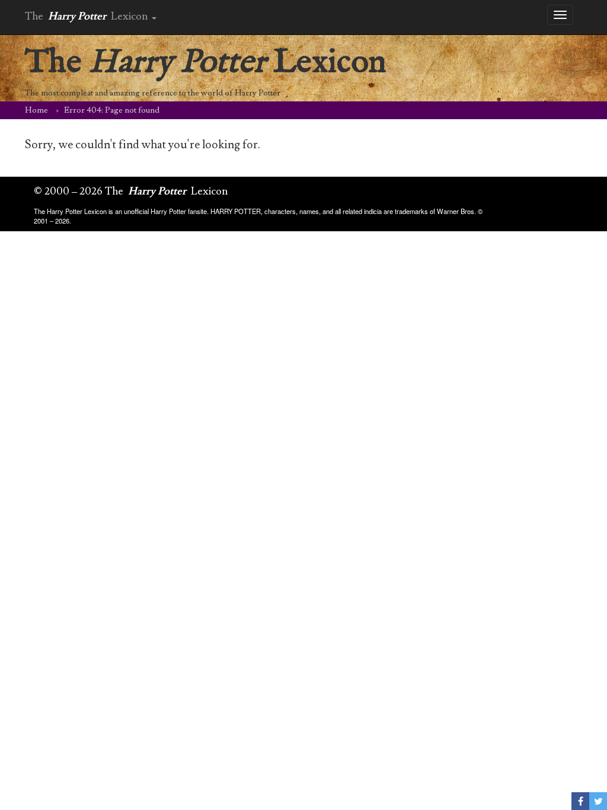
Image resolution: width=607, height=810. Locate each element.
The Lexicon (205, 63)
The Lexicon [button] (88, 16)
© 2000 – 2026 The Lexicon (131, 191)
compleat (76, 93)
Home (36, 110)
